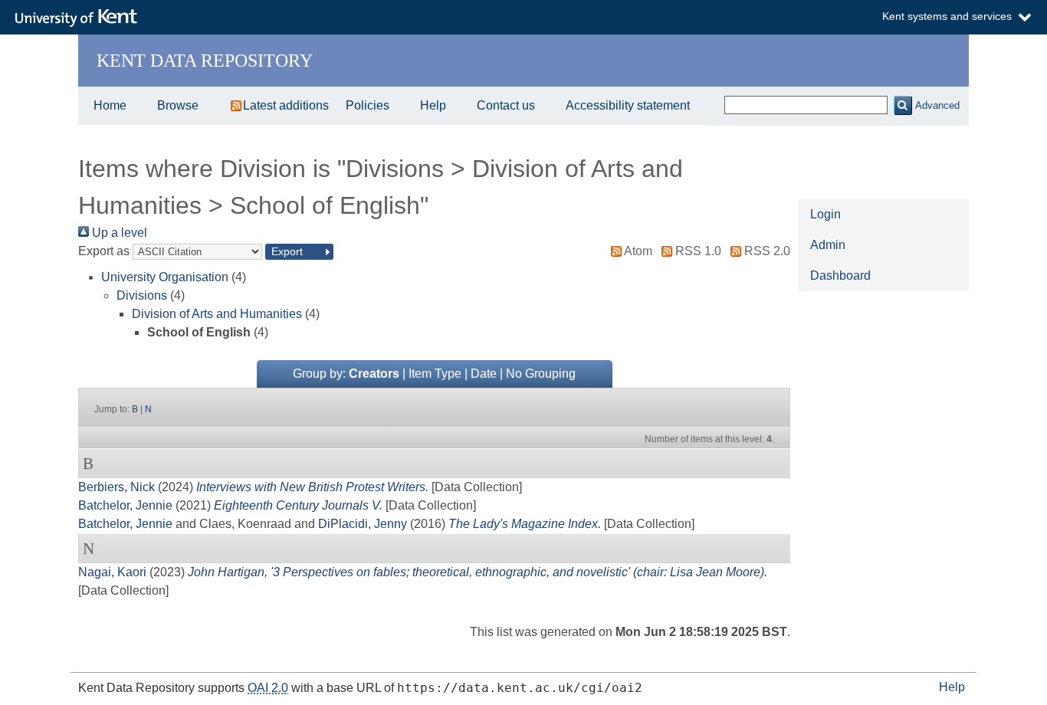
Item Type (435, 373)
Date (484, 373)
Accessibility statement (628, 105)
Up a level (118, 232)
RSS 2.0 (767, 250)
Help (433, 105)
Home (110, 105)
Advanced (937, 105)
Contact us (506, 105)
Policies (367, 105)
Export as (104, 250)
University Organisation (164, 277)
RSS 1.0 (698, 250)
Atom (638, 250)
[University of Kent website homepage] (80, 18)
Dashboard (840, 275)
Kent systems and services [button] (947, 16)
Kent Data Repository (205, 60)
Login (825, 214)
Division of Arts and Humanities (217, 313)
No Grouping (541, 373)
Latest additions (286, 105)
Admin (827, 244)
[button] (902, 105)
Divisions (142, 295)
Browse (178, 105)
